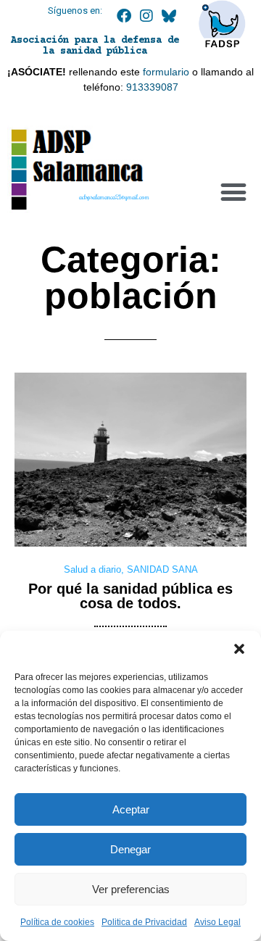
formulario (166, 72)
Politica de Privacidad (144, 922)
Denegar (130, 849)
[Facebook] (124, 16)
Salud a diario (92, 569)
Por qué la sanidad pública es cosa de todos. (130, 596)
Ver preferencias (131, 889)
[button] (239, 649)
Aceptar (130, 809)
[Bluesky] (169, 16)
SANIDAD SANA (162, 569)
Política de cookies (57, 922)
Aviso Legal (217, 922)
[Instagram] (146, 16)
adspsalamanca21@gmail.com (114, 197)
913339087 (152, 87)
